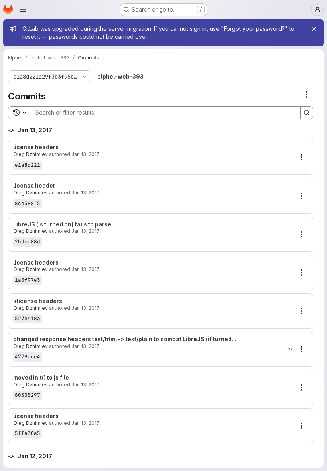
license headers (36, 147)
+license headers (37, 301)
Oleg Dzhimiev (30, 154)
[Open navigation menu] (22, 9)
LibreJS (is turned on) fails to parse (62, 224)
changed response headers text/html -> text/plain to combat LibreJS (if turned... (124, 339)
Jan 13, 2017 (85, 154)
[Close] (314, 29)
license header (34, 185)
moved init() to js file (41, 377)
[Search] (306, 112)
